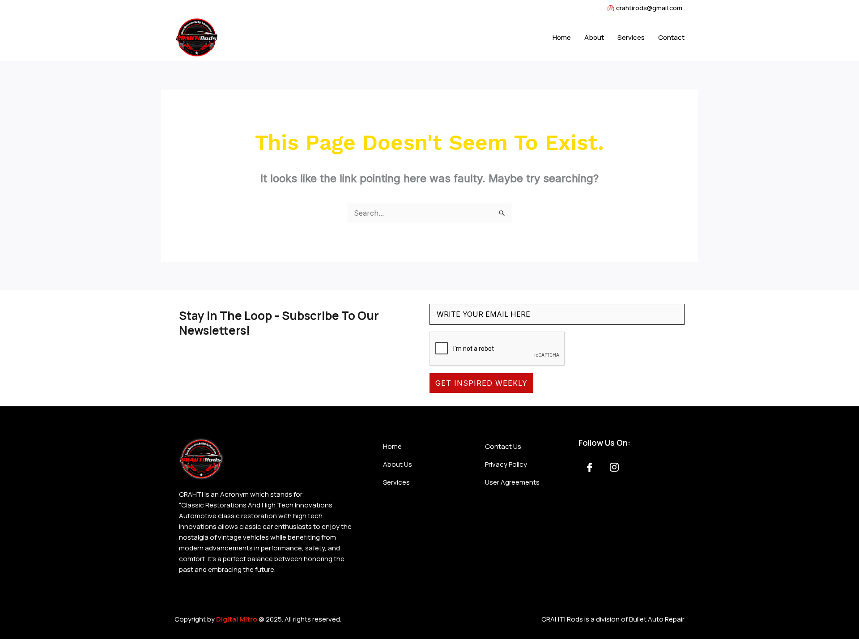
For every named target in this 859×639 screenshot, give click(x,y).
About (594, 37)
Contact (671, 37)
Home (562, 37)
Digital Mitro (236, 619)
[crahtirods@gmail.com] (429, 8)
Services (631, 37)
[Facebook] (590, 468)
